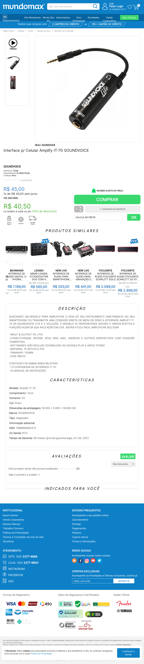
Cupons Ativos (80, 537)
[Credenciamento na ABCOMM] (102, 605)
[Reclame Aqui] (71, 614)
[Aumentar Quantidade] (81, 208)
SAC (11, 581)
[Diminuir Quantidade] (81, 210)
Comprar (107, 199)
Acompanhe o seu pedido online (90, 515)
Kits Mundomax (32, 17)
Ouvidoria (8, 541)
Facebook (15, 575)
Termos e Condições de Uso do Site (23, 537)
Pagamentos (79, 528)
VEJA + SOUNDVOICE (45, 145)
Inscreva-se (124, 581)
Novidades (93, 17)
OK (133, 217)
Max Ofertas (129, 17)
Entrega (76, 524)
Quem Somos (10, 515)
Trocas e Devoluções (83, 541)
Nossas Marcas (11, 524)
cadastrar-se (118, 9)
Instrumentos (63, 17)
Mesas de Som (43, 31)
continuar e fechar (128, 653)
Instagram (16, 569)
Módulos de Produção (64, 31)
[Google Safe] (84, 605)
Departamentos (11, 20)
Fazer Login (116, 6)
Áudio (30, 31)
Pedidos (76, 532)
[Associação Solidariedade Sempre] (86, 626)
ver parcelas (11, 197)
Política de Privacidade (16, 532)
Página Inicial (8, 31)
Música (21, 31)
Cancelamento (80, 519)
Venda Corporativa (13, 519)
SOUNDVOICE (12, 166)
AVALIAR (128, 456)
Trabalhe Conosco (13, 528)
